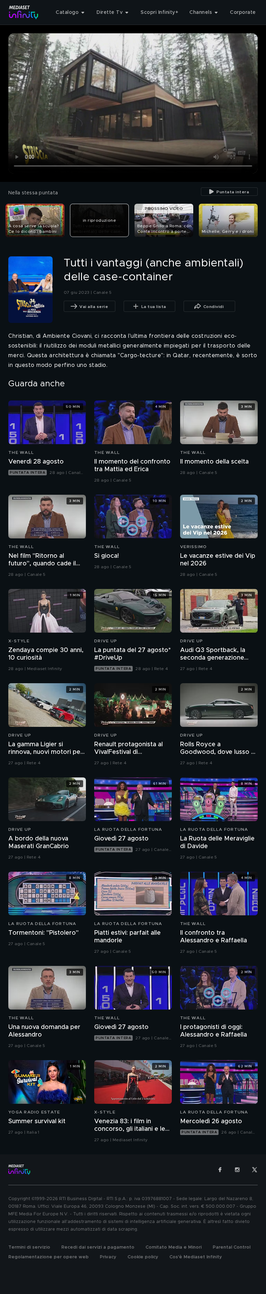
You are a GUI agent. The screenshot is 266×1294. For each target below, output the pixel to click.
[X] (254, 1170)
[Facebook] (220, 1170)
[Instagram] (237, 1170)
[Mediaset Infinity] (23, 12)
